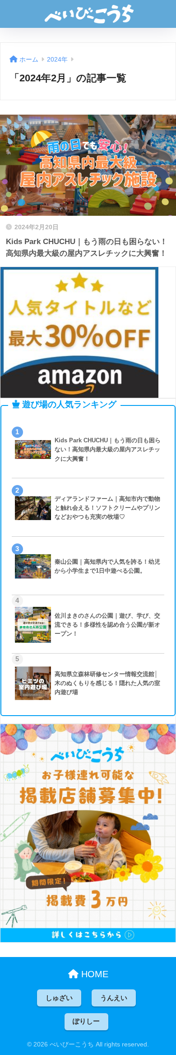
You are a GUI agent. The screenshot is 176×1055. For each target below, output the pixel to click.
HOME (93, 974)
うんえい (113, 998)
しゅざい (59, 998)
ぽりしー (86, 1021)
